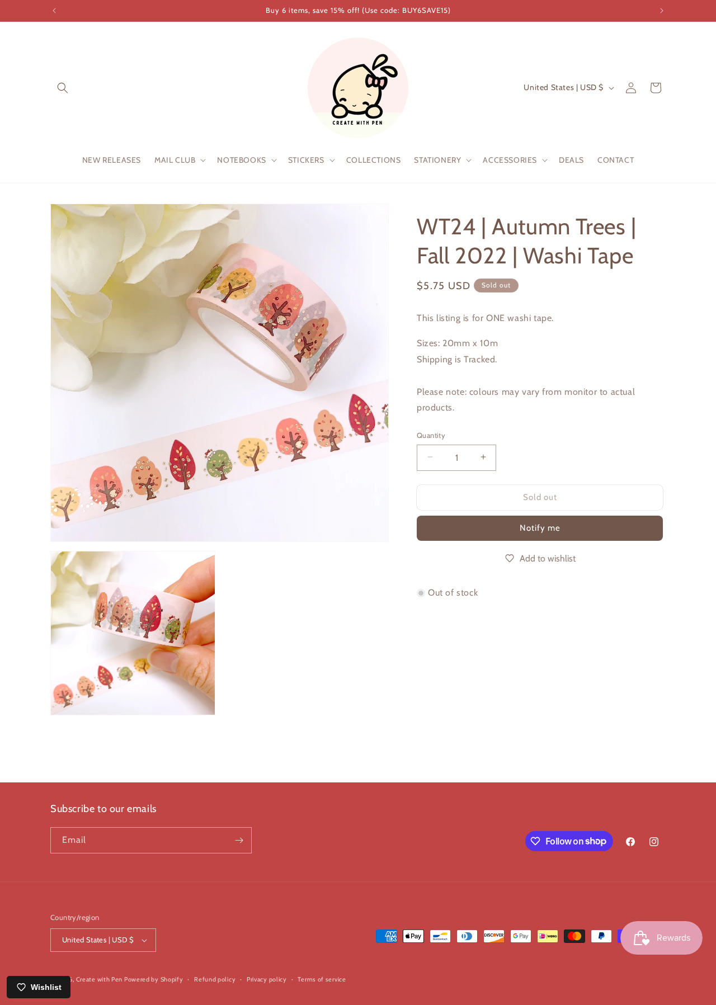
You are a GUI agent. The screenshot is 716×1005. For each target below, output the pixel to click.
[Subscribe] (239, 840)
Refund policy (214, 979)
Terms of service (322, 979)
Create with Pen (100, 979)
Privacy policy (267, 979)
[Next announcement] (661, 10)
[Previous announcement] (54, 10)
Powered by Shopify (153, 979)
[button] (62, 88)
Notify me (540, 527)
